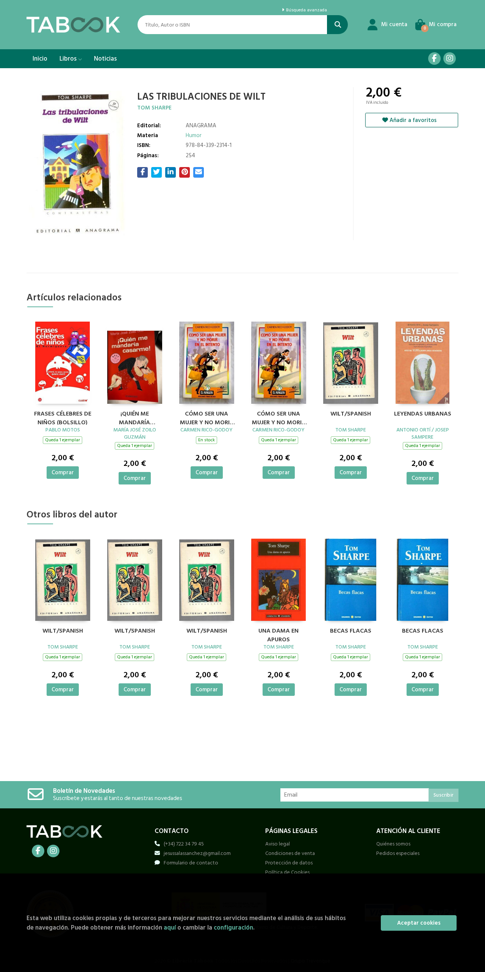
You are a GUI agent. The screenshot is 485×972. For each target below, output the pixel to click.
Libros (68, 58)
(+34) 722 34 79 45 (184, 843)
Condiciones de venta (290, 853)
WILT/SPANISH (350, 414)
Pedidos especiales (397, 853)
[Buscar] (337, 24)
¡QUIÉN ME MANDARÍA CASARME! (134, 417)
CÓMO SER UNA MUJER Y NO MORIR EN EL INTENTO (206, 417)
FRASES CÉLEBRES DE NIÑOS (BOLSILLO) (62, 417)
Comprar (63, 472)
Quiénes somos (393, 843)
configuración (233, 927)
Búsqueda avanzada (306, 10)
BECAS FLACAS (350, 631)
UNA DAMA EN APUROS (278, 634)
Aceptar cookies (419, 923)
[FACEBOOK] (434, 58)
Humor (194, 135)
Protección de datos (289, 862)
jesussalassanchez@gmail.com (197, 853)
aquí (170, 927)
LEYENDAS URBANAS (422, 414)
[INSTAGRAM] (449, 58)
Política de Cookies (287, 872)
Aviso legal (277, 843)
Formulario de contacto (191, 862)
